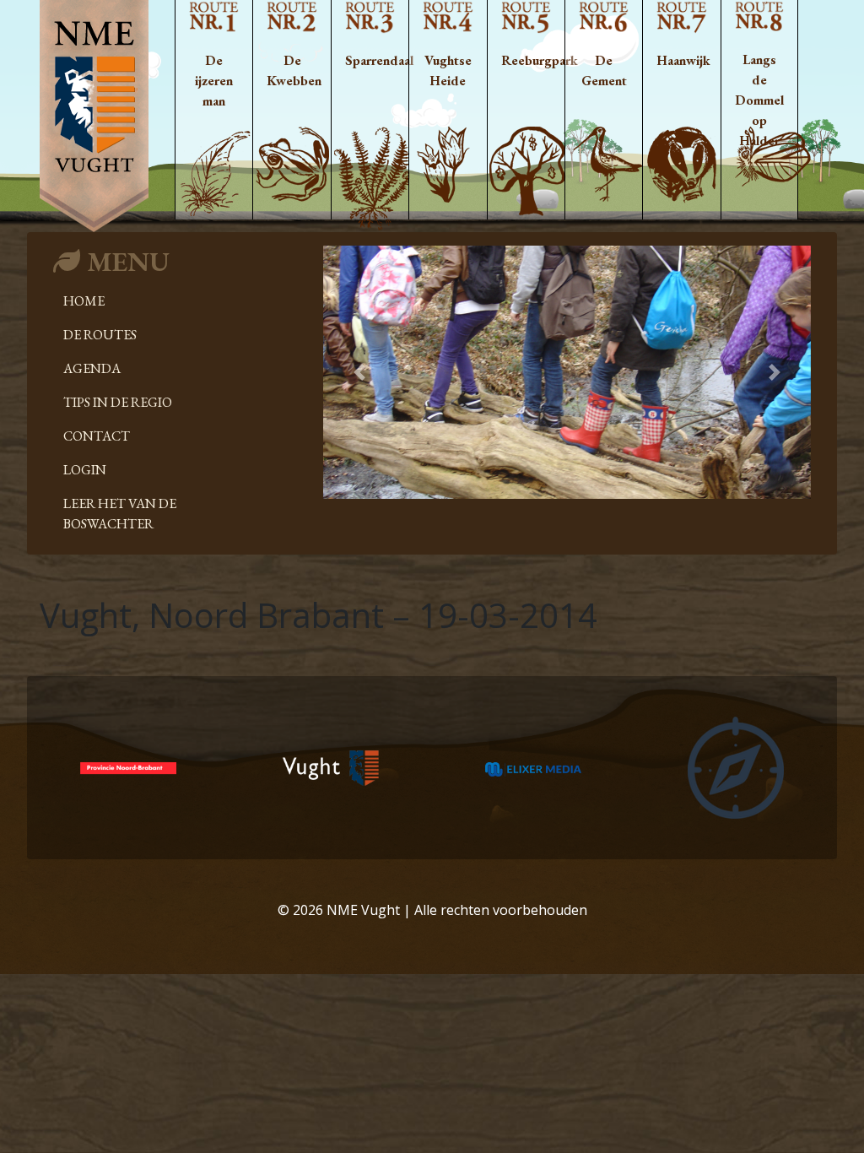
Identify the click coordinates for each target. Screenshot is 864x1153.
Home (84, 301)
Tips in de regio (117, 402)
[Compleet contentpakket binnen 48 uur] (736, 766)
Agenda (92, 368)
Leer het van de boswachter (119, 514)
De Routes (100, 335)
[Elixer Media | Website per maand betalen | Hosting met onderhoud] (533, 768)
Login (84, 470)
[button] (360, 372)
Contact (96, 436)
